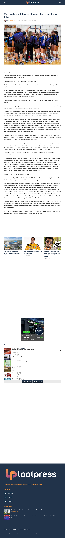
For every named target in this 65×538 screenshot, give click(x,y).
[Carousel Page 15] (29, 61)
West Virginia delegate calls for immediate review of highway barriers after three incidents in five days (35, 515)
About (5, 529)
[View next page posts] (34, 264)
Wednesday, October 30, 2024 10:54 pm (27, 20)
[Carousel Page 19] (36, 61)
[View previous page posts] (31, 264)
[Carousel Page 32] (59, 61)
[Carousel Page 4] (10, 61)
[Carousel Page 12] (24, 61)
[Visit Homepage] (32, 2)
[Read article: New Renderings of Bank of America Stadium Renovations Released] (13, 243)
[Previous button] (7, 44)
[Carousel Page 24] (45, 61)
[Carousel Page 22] (42, 61)
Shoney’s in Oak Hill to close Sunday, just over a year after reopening (27, 509)
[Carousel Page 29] (54, 61)
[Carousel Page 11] (22, 61)
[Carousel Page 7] (15, 61)
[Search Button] (60, 2)
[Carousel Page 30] (56, 61)
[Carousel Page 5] (12, 61)
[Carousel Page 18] (35, 61)
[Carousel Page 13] (26, 61)
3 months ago (27, 255)
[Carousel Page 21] (40, 61)
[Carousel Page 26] (49, 61)
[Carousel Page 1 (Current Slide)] (5, 61)
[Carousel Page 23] (43, 61)
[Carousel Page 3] (8, 61)
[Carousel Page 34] (33, 62)
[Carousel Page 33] (31, 62)
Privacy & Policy (13, 529)
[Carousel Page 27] (50, 61)
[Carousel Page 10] (21, 61)
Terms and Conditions (25, 529)
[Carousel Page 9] (19, 61)
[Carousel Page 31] (57, 61)
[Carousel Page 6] (14, 61)
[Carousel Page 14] (28, 61)
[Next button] (57, 44)
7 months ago (47, 258)
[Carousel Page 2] (7, 61)
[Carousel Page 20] (38, 61)
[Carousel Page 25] (47, 61)
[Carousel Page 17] (33, 61)
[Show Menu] (4, 2)
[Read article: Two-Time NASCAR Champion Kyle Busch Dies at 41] (33, 243)
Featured (7, 248)
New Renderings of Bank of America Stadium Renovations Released (12, 253)
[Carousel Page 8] (17, 61)
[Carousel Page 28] (52, 61)
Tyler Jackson (12, 20)
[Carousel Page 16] (31, 61)
